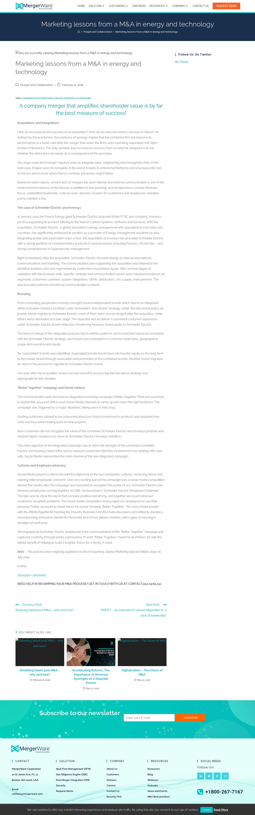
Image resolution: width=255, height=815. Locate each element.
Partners (111, 780)
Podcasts (152, 785)
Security (61, 785)
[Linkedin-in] (200, 776)
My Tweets (182, 61)
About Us (112, 768)
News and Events (157, 791)
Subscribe (191, 717)
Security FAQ (114, 796)
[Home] (78, 31)
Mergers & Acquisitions (77, 98)
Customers (113, 774)
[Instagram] (225, 776)
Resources (153, 768)
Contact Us (113, 791)
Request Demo (64, 791)
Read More (221, 809)
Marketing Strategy (51, 98)
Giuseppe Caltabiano (31, 575)
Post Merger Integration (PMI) (73, 780)
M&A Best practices (158, 796)
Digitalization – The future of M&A (142, 672)
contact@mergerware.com (27, 793)
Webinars (152, 780)
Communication (30, 98)
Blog (150, 774)
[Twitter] (208, 776)
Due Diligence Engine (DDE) (72, 774)
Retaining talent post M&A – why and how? (40, 672)
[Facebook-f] (217, 776)
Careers (111, 785)
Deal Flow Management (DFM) (73, 768)
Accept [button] (207, 809)
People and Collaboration (36, 84)
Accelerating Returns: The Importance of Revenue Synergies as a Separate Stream (91, 677)
